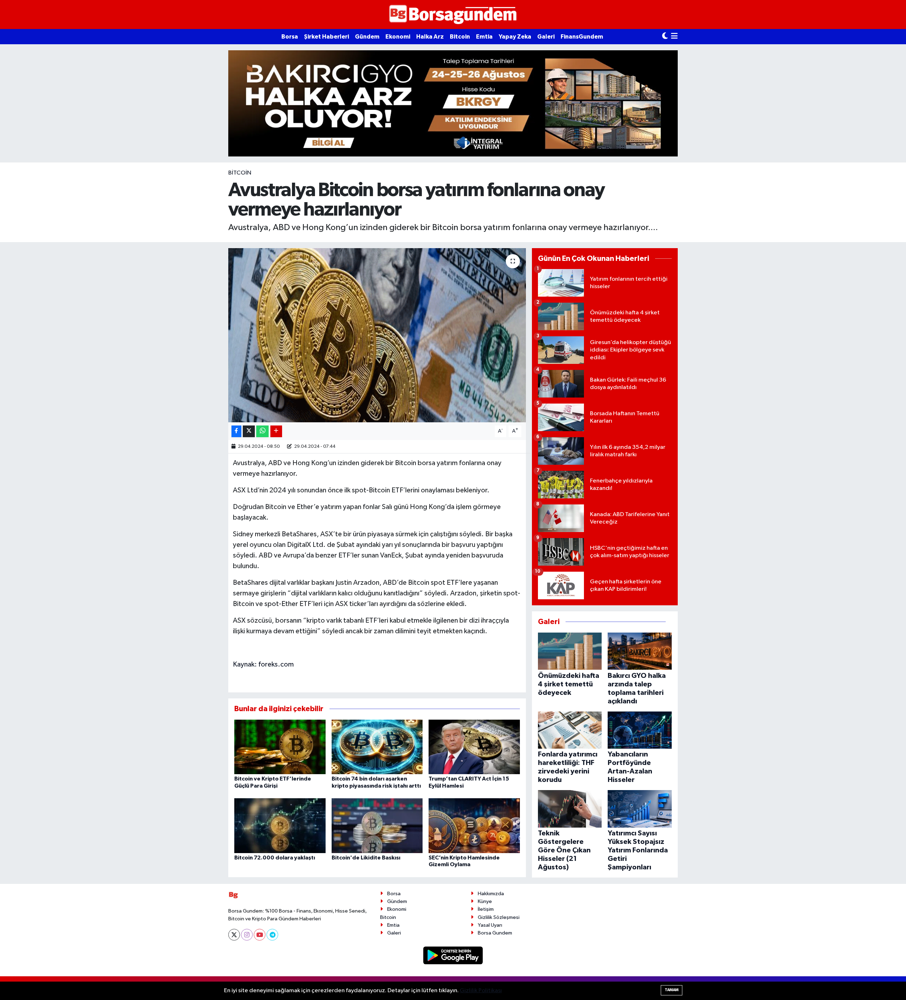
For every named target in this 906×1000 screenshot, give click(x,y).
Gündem (367, 37)
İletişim (486, 909)
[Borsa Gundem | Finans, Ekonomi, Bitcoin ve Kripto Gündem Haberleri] (453, 14)
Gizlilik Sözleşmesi (499, 917)
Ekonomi (397, 37)
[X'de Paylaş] (249, 431)
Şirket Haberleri (326, 37)
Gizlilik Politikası (481, 991)
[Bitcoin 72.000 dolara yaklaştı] (280, 826)
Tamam (671, 990)
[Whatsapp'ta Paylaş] (262, 431)
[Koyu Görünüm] (665, 37)
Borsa (289, 37)
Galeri (546, 37)
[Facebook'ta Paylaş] (236, 431)
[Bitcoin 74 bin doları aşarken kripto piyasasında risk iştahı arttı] (377, 747)
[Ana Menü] (674, 36)
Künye (485, 901)
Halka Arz (430, 37)
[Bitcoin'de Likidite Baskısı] (377, 826)
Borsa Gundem (495, 933)
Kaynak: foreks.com (263, 664)
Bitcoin (460, 37)
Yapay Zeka (515, 37)
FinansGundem (582, 37)
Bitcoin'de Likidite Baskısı (366, 858)
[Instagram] (247, 935)
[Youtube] (259, 935)
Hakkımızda (491, 893)
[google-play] (453, 955)
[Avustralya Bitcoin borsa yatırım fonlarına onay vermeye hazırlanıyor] (377, 335)
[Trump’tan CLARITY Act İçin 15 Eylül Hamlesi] (474, 747)
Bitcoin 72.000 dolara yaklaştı (274, 858)
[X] (234, 935)
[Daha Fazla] (276, 431)
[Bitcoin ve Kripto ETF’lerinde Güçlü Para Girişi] (280, 747)
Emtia (484, 37)
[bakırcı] (453, 103)
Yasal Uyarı (490, 925)
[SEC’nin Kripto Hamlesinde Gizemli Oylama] (474, 826)
